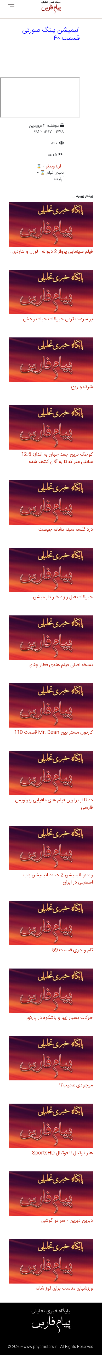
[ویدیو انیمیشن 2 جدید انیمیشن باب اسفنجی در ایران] (51, 848)
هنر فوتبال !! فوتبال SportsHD (62, 1153)
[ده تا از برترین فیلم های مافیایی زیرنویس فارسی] (51, 773)
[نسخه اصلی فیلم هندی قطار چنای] (51, 638)
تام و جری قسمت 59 (72, 950)
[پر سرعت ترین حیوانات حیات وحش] (51, 293)
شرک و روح (82, 387)
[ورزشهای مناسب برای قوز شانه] (51, 1262)
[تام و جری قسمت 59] (51, 923)
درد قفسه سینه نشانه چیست (65, 530)
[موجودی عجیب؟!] (51, 1059)
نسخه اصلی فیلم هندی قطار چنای (61, 665)
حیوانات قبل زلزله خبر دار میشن (63, 597)
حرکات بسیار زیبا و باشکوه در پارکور (59, 1018)
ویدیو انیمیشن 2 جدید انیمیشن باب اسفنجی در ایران (58, 878)
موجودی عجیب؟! (76, 1085)
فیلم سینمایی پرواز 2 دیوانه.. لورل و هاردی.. (51, 252)
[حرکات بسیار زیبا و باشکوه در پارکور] (51, 991)
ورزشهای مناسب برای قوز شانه (64, 1288)
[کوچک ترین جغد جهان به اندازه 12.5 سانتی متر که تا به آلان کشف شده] (51, 428)
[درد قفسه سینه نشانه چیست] (51, 503)
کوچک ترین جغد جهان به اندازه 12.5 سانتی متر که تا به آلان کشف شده (57, 458)
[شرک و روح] (51, 360)
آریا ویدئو (53, 166)
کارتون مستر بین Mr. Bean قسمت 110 (53, 732)
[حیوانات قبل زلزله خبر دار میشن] (51, 570)
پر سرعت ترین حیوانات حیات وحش (58, 319)
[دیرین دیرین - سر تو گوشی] (51, 1194)
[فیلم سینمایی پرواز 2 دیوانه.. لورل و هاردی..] (51, 225)
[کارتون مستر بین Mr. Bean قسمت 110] (51, 706)
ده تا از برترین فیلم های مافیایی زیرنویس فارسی (54, 804)
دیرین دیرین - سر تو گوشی (67, 1221)
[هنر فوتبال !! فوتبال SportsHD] (51, 1126)
